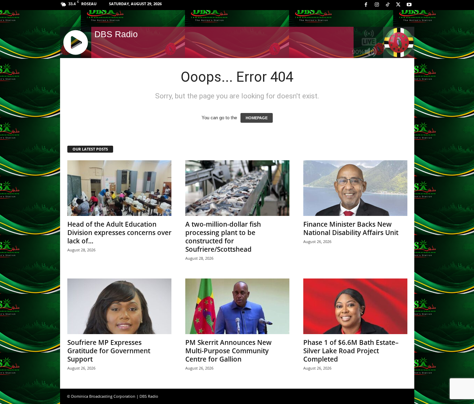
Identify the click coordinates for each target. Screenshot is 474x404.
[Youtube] (409, 5)
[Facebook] (366, 5)
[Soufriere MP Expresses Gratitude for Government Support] (119, 306)
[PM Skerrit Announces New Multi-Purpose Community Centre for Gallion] (237, 306)
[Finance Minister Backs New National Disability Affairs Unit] (355, 188)
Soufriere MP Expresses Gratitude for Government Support (108, 351)
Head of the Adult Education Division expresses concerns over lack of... (119, 232)
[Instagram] (377, 5)
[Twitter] (398, 5)
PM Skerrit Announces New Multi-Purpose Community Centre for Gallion (228, 351)
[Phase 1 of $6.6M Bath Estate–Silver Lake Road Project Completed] (355, 306)
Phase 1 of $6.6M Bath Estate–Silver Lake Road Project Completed (351, 351)
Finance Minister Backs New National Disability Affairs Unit (350, 228)
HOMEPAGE (257, 118)
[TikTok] (387, 5)
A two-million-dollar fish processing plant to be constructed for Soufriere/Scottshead (223, 237)
